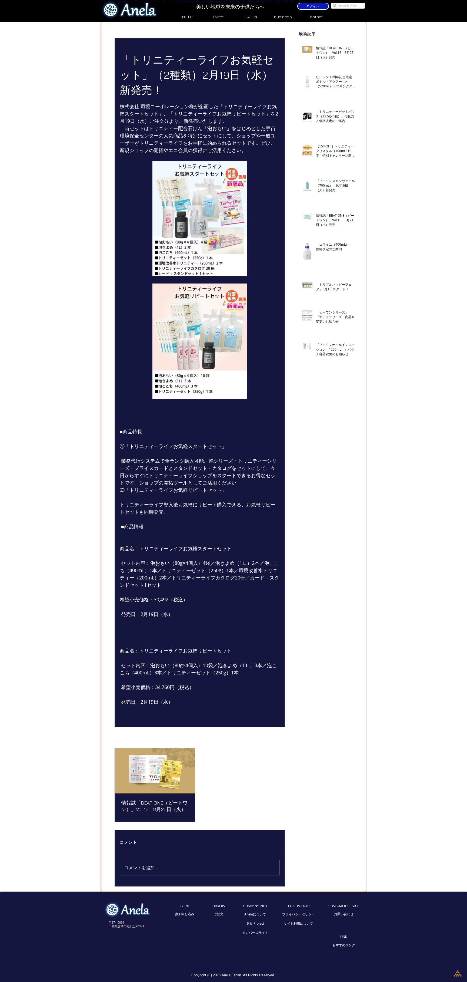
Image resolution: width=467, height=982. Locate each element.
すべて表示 (270, 738)
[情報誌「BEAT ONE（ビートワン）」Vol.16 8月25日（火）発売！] (155, 770)
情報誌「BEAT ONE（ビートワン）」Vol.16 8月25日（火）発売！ (154, 806)
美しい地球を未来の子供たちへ (231, 6)
